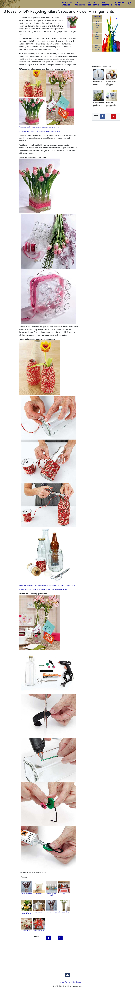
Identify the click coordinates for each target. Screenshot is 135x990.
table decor (26, 930)
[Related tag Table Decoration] (39, 887)
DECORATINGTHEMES (119, 4)
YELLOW (97, 42)
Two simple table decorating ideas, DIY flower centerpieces (39, 131)
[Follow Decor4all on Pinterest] (60, 938)
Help (73, 982)
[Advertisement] (67, 956)
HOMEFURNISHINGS (80, 4)
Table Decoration (26, 894)
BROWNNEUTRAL (97, 46)
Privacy (62, 982)
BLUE (97, 27)
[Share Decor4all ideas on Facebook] (102, 116)
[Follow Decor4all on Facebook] (48, 938)
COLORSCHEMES (97, 50)
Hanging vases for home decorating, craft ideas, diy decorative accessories (45, 589)
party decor (39, 912)
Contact (78, 982)
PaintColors (115, 17)
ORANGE (97, 38)
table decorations (39, 930)
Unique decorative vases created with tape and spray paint (39, 127)
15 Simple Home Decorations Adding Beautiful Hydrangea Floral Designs (111, 102)
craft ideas (39, 894)
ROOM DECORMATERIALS (67, 4)
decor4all (11, 3)
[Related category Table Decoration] (26, 887)
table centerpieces (63, 912)
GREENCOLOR (97, 24)
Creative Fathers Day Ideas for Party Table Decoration (97, 81)
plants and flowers (51, 912)
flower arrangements (26, 912)
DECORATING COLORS (97, 17)
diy (64, 894)
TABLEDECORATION (107, 4)
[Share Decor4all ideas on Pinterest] (113, 116)
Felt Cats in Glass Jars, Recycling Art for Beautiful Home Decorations (111, 81)
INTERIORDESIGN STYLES (93, 4)
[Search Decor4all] (130, 3)
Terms (67, 982)
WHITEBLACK (97, 20)
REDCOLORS (97, 35)
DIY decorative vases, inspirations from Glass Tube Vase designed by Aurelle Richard (48, 585)
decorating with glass (51, 894)
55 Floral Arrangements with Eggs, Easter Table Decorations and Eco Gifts (98, 102)
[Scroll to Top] (67, 974)
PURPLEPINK (97, 31)
